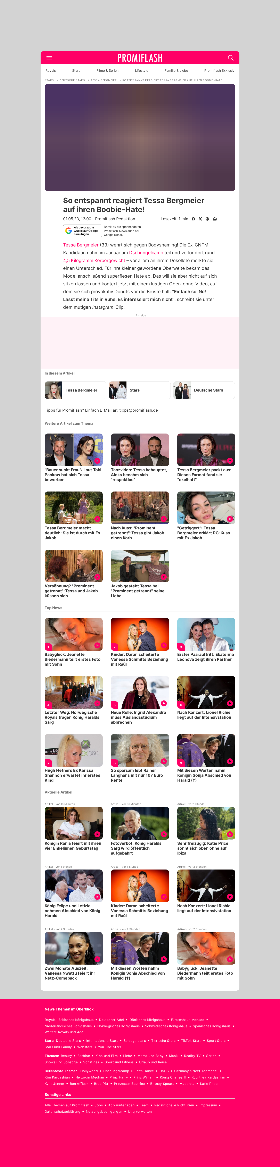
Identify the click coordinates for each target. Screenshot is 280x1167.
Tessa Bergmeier (81, 244)
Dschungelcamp (146, 252)
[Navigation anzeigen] (49, 58)
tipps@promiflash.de (138, 410)
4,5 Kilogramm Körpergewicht (94, 260)
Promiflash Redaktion (115, 218)
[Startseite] (140, 57)
